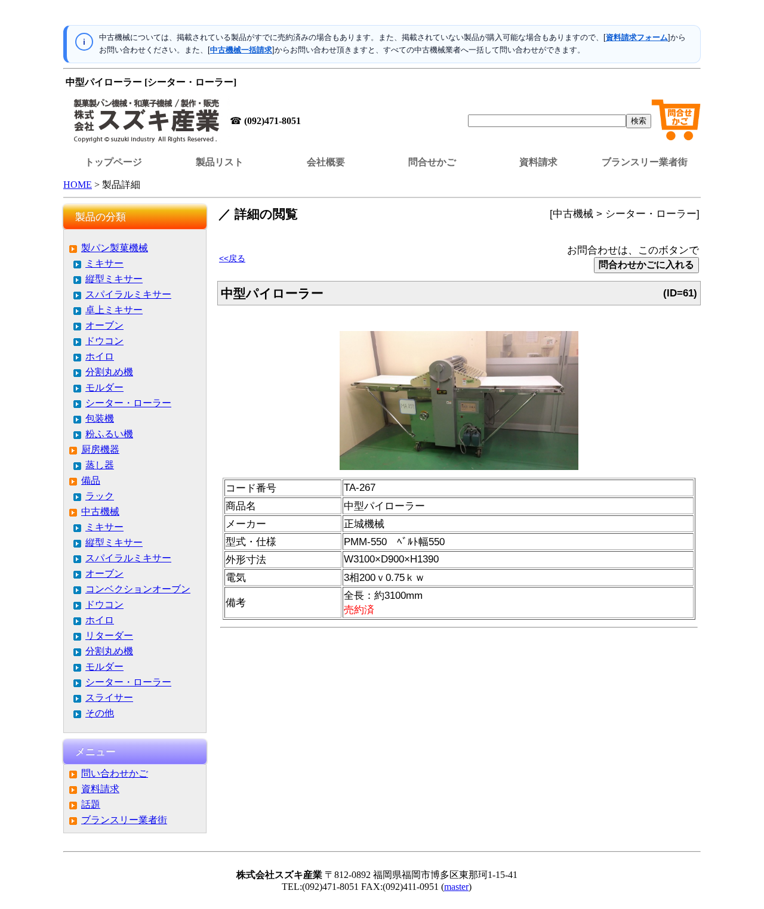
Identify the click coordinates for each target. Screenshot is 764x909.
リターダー (109, 635)
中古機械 (100, 511)
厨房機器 (100, 449)
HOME (77, 185)
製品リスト (220, 162)
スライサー (109, 697)
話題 (90, 804)
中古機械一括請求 (241, 49)
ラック (99, 496)
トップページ (113, 162)
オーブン (104, 325)
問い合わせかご (114, 773)
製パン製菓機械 (114, 248)
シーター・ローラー (128, 403)
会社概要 (326, 162)
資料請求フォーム (637, 37)
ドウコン (104, 341)
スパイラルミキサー (128, 294)
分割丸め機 (109, 372)
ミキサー (104, 263)
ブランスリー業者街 (645, 162)
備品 (90, 480)
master (456, 887)
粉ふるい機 (109, 434)
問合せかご (432, 162)
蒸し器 (99, 465)
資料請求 (538, 162)
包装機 (99, 418)
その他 (99, 713)
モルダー (104, 387)
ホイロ (99, 356)
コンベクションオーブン (137, 589)
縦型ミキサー (114, 279)
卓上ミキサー (114, 310)
